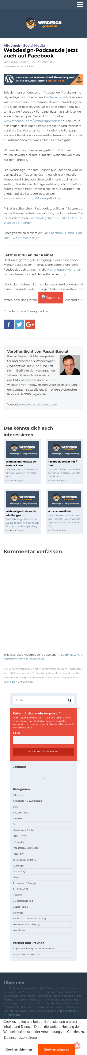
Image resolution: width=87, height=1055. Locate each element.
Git (14, 824)
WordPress (19, 930)
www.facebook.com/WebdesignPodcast (33, 121)
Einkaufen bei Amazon (26, 954)
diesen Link (16, 681)
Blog (15, 806)
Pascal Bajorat (19, 61)
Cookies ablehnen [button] (19, 1049)
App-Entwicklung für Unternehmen (33, 948)
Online (70, 233)
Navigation (80, 4)
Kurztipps (18, 865)
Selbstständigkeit (23, 900)
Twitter (16, 237)
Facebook (56, 233)
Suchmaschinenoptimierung (29, 918)
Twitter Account (55, 97)
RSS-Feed (49, 717)
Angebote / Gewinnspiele (27, 800)
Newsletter (15, 1014)
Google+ (30, 325)
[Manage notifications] (77, 1045)
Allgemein (13, 45)
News (16, 877)
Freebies (18, 818)
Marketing (19, 871)
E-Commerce (21, 812)
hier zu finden (68, 1010)
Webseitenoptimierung (26, 924)
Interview (18, 853)
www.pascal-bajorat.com (40, 404)
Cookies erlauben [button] (56, 1049)
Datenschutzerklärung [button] (20, 1037)
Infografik (18, 842)
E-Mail (16, 732)
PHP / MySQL (21, 889)
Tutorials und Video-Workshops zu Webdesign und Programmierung (43, 23)
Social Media (34, 45)
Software (18, 912)
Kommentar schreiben (19, 66)
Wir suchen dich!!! (59, 511)
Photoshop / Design (24, 883)
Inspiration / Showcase (26, 847)
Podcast (17, 894)
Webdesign (31, 237)
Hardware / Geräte (23, 830)
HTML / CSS (20, 836)
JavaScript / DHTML (24, 859)
